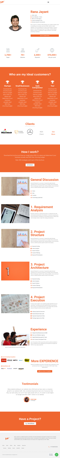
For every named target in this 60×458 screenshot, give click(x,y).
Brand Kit (18, 448)
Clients (11, 445)
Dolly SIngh (33, 399)
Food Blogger (32, 400)
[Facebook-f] (54, 454)
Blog (15, 445)
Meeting (9, 448)
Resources (24, 445)
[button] (48, 2)
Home (3, 445)
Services (4, 448)
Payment (18, 445)
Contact (22, 448)
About (7, 445)
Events (14, 448)
